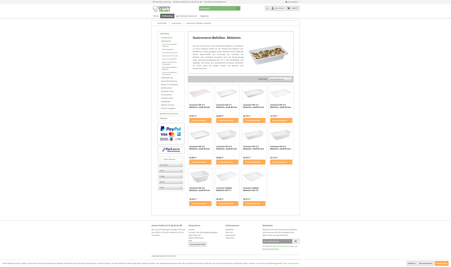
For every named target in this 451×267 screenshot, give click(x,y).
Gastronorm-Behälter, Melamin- (169, 68)
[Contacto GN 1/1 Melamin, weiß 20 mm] (200, 93)
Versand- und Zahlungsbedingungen (203, 232)
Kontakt (192, 229)
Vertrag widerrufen (197, 244)
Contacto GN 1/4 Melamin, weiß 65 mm (280, 147)
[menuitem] (219, 8)
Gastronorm (166, 41)
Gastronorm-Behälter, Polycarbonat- (169, 73)
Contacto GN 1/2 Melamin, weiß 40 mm (199, 147)
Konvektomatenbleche (170, 53)
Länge (162, 176)
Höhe (162, 187)
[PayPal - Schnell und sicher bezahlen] (171, 134)
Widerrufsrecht (194, 235)
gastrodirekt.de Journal (169, 113)
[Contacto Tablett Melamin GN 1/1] (227, 176)
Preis (162, 170)
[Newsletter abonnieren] (295, 241)
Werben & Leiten (167, 105)
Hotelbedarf (165, 101)
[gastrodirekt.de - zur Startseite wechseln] (161, 9)
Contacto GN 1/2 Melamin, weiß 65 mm (226, 147)
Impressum (230, 238)
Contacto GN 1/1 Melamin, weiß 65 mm (253, 106)
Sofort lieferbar (169, 159)
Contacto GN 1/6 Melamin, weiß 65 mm (199, 189)
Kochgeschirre (166, 37)
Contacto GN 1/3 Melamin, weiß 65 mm (253, 147)
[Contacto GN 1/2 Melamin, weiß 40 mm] (200, 135)
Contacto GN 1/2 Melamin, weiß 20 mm (280, 106)
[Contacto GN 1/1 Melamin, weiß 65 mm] (254, 93)
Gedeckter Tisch (167, 91)
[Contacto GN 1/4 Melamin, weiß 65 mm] (281, 135)
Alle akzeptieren (425, 263)
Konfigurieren (441, 263)
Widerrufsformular (196, 238)
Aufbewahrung (167, 78)
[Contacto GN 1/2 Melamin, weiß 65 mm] (227, 135)
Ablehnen (412, 263)
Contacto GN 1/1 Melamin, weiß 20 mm (199, 106)
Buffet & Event (166, 88)
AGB (190, 241)
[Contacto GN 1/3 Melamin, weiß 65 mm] (254, 135)
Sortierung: (262, 79)
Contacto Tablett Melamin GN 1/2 (251, 189)
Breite (162, 182)
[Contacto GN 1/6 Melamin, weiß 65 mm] (200, 176)
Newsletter (230, 229)
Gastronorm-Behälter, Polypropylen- (169, 63)
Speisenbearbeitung (169, 81)
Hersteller (164, 165)
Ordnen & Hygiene (168, 108)
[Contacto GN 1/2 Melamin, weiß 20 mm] (281, 93)
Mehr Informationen (291, 263)
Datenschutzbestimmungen (284, 246)
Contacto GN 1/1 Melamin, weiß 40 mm (226, 106)
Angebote (163, 118)
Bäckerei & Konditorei (169, 84)
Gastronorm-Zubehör (169, 59)
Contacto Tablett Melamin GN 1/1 (224, 189)
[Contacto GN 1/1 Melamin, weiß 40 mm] (227, 93)
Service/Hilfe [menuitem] (292, 2)
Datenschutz (230, 235)
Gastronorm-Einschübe (170, 56)
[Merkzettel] (267, 8)
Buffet (200, 65)
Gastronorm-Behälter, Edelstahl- (169, 45)
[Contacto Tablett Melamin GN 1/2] (254, 176)
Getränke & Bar (167, 98)
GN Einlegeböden (168, 49)
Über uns (229, 232)
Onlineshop (164, 33)
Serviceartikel (166, 95)
